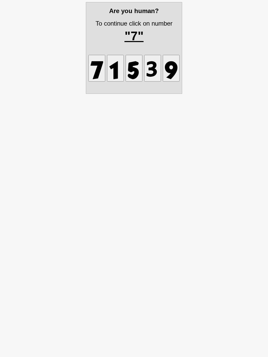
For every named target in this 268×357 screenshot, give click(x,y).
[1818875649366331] (134, 68)
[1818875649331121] (152, 68)
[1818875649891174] (96, 68)
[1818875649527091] (171, 68)
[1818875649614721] (115, 68)
